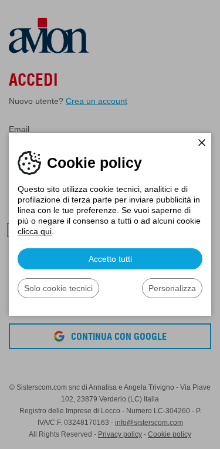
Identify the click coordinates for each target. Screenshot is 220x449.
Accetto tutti (110, 259)
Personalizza (172, 288)
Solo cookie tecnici (58, 288)
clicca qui (35, 231)
